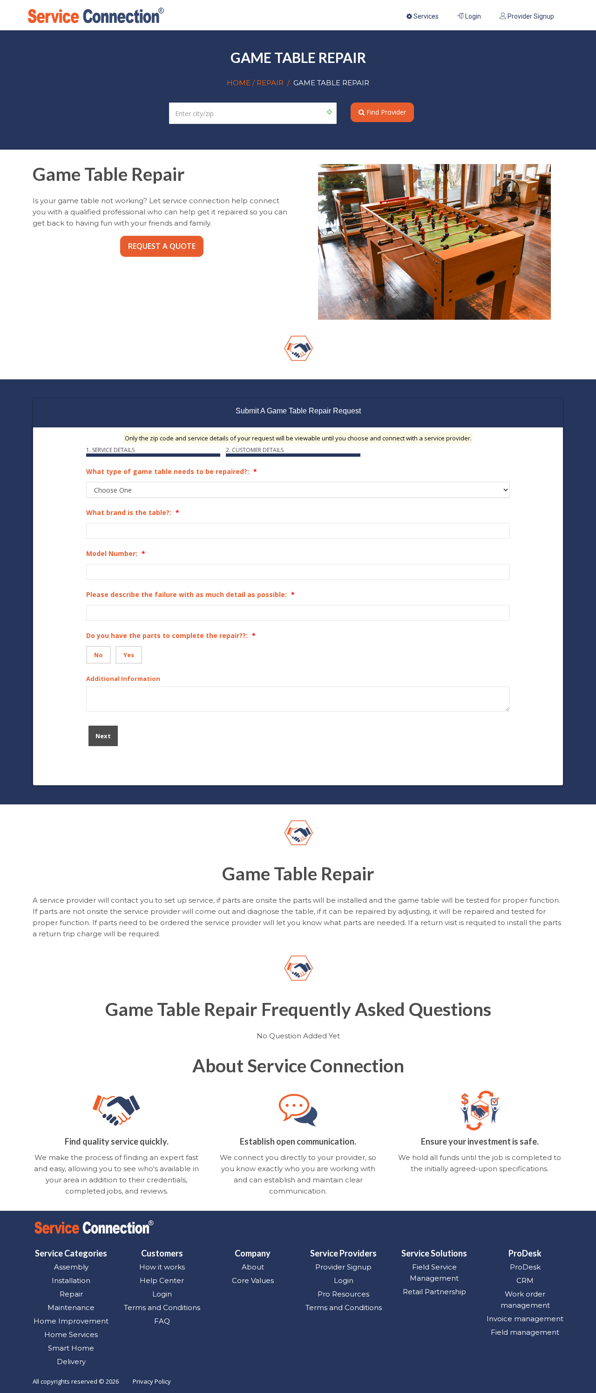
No (98, 655)
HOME (239, 82)
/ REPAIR (268, 82)
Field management (525, 1332)
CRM (525, 1280)
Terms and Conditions (162, 1307)
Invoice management (525, 1318)
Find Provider (385, 112)
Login (472, 16)
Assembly (71, 1267)
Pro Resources (343, 1294)
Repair (71, 1294)
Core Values (253, 1280)
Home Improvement (71, 1321)
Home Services (71, 1334)
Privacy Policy (152, 1381)
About (253, 1267)
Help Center (162, 1280)
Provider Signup (530, 16)
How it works (162, 1267)
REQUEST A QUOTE (162, 246)
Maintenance (71, 1307)
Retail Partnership (434, 1291)
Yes (128, 655)
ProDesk (525, 1267)
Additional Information (123, 678)
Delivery (71, 1361)
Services (425, 16)
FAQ (162, 1321)
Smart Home (71, 1348)
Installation (71, 1280)
